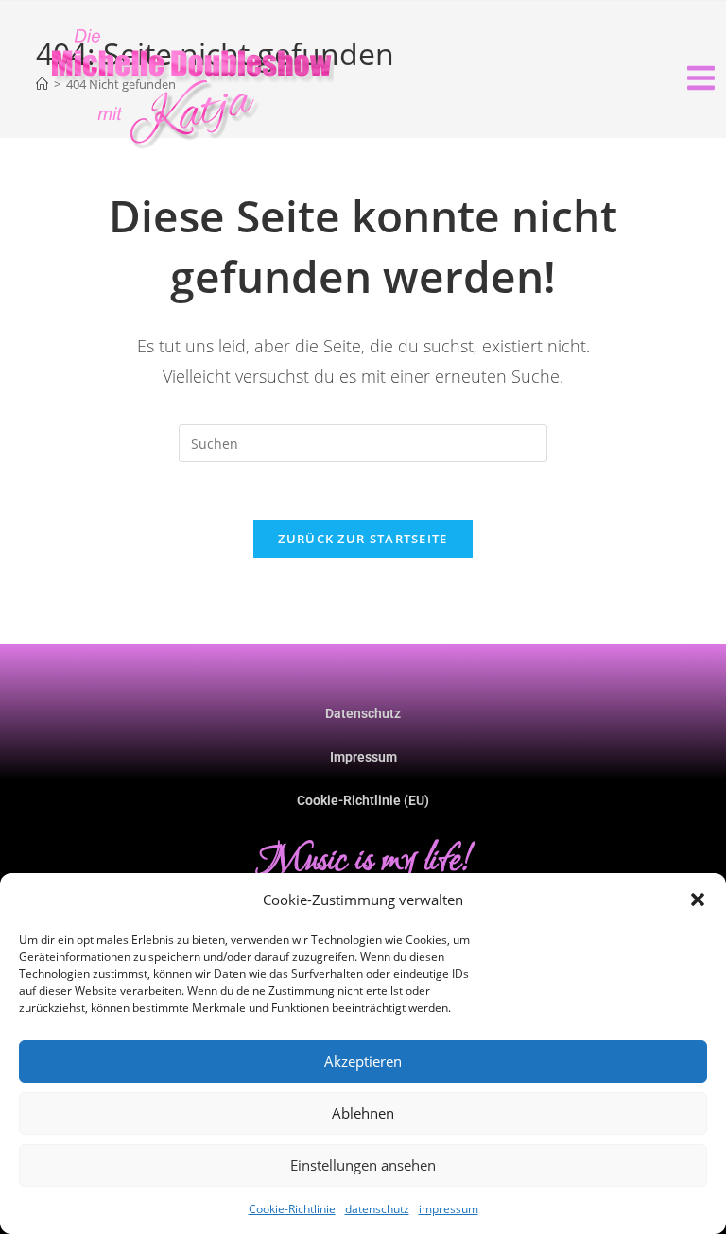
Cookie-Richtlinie (292, 1209)
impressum (448, 1209)
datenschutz (377, 1209)
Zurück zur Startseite (362, 538)
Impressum (363, 756)
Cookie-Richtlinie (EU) (363, 800)
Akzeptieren (363, 1061)
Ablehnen (363, 1113)
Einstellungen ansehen (363, 1165)
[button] (697, 899)
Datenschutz (363, 713)
